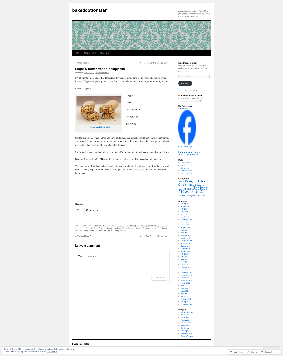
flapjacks (89, 228)
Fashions (191, 185)
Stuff (195, 192)
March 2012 (185, 264)
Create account (186, 162)
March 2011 (185, 296)
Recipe (139, 228)
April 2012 (184, 262)
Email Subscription (187, 62)
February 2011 (186, 299)
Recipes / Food (101, 225)
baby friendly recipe (145, 225)
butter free (164, 225)
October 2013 (185, 225)
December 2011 (186, 272)
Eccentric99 (185, 320)
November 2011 (186, 275)
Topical (182, 195)
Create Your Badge (185, 147)
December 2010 (186, 304)
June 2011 (184, 288)
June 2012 (184, 256)
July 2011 (184, 285)
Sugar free (79, 230)
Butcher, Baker (186, 315)
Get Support (185, 328)
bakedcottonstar (89, 10)
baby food (121, 225)
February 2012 (186, 267)
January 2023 (185, 203)
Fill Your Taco (186, 322)
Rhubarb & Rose (186, 333)
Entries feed (185, 168)
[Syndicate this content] (179, 95)
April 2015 (184, 214)
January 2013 (185, 238)
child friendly (80, 228)
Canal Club (185, 317)
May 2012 (184, 259)
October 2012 (185, 246)
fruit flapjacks (108, 228)
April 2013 (184, 232)
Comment (159, 277)
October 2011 (185, 277)
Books (181, 181)
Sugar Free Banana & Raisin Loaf (155, 62)
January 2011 (185, 301)
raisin (133, 228)
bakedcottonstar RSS (191, 95)
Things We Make (187, 336)
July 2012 (184, 254)
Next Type (184, 330)
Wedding (201, 195)
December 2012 (186, 240)
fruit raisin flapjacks (122, 228)
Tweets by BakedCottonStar (188, 154)
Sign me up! (185, 83)
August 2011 (185, 283)
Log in (183, 165)
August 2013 (185, 227)
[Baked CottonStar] (187, 144)
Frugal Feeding (186, 325)
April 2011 (184, 293)
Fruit (101, 228)
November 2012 (186, 243)
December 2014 (186, 219)
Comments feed (186, 170)
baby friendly (131, 225)
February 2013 (186, 235)
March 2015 (185, 217)
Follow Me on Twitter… (189, 151)
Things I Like (104, 52)
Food (96, 228)
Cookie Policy (52, 351)
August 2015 (185, 206)
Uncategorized (191, 195)
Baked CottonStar (184, 109)
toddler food (89, 230)
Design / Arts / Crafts (191, 182)
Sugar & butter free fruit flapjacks (100, 68)
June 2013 (184, 230)
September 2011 (186, 280)
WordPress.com (186, 173)
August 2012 (185, 251)
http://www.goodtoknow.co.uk (98, 127)
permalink (122, 230)
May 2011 (184, 291)
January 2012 (185, 270)
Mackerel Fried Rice (84, 62)
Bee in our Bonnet (187, 312)
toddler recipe (100, 230)
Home (77, 52)
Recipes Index (89, 52)
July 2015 (184, 209)
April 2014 (184, 222)
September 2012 (186, 248)
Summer (202, 192)
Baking (156, 225)
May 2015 (184, 211)
